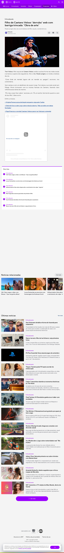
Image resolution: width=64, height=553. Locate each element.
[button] (12, 288)
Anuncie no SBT (18, 537)
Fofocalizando (9, 19)
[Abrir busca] (58, 2)
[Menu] (62, 2)
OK (55, 547)
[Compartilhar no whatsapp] (49, 32)
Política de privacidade (33, 537)
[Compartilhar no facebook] (53, 32)
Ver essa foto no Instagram (13, 138)
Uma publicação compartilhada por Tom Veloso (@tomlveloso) (26, 158)
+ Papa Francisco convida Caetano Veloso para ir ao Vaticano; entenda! (28, 111)
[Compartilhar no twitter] (57, 32)
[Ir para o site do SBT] (41, 531)
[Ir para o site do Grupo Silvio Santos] (29, 531)
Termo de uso (46, 537)
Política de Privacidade (25, 548)
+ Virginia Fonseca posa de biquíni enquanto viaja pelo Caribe (24, 102)
